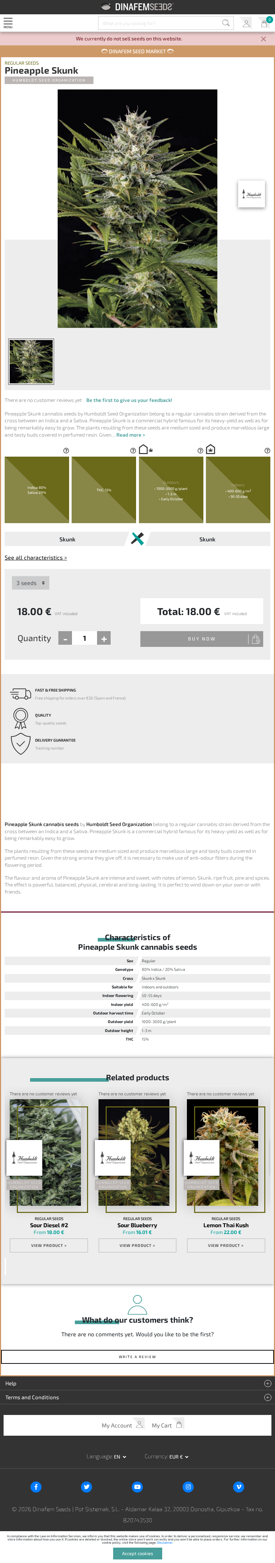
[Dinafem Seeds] (137, 6)
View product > (49, 1245)
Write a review (137, 1357)
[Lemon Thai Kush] (222, 1152)
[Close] (263, 39)
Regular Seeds (22, 63)
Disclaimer (165, 1542)
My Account (245, 23)
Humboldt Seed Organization (49, 80)
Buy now (202, 639)
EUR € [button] (176, 1457)
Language (99, 1456)
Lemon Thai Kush (226, 1225)
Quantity (34, 638)
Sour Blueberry (137, 1225)
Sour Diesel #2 (49, 1225)
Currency (156, 1456)
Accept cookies (137, 1553)
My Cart (263, 23)
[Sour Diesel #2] (45, 1152)
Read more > (130, 435)
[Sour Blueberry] (133, 1152)
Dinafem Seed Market (137, 51)
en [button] (117, 1457)
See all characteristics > (36, 557)
